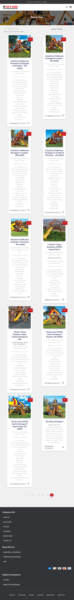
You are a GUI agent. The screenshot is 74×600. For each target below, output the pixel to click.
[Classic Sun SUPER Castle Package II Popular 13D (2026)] (54, 317)
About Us (6, 517)
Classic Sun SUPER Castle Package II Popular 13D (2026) (54, 334)
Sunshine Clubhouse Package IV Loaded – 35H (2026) (19, 152)
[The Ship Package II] (54, 407)
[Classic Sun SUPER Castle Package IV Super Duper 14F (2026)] (20, 407)
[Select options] (28, 123)
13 (47, 495)
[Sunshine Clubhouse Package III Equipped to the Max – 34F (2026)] (20, 46)
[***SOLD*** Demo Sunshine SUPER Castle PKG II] (54, 230)
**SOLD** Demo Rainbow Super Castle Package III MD (20, 335)
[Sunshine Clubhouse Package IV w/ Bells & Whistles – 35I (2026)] (54, 138)
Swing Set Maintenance (11, 584)
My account (30, 2)
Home (5, 28)
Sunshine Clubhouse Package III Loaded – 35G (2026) (54, 58)
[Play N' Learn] (11, 7)
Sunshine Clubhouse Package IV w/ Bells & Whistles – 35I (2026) (54, 152)
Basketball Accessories (12, 552)
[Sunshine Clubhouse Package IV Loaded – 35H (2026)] (19, 138)
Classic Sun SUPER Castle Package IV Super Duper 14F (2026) (19, 425)
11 (39, 495)
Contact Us (7, 541)
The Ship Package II (54, 421)
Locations (44, 2)
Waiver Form (37, 2)
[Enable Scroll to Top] (70, 596)
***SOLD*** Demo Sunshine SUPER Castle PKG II (54, 247)
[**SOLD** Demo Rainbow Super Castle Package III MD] (20, 317)
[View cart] (70, 7)
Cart (5, 561)
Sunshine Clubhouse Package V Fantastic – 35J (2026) (20, 241)
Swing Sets (10, 28)
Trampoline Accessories (12, 557)
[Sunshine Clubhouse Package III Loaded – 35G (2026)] (54, 43)
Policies (6, 526)
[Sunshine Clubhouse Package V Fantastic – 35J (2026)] (19, 227)
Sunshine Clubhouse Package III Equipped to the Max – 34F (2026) (19, 64)
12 (43, 495)
